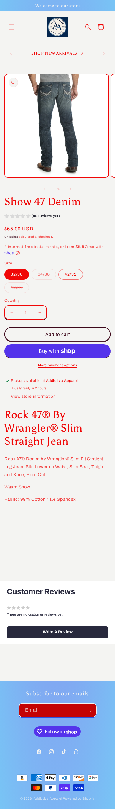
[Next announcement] (104, 53)
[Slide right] (70, 188)
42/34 (20, 289)
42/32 (71, 274)
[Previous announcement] (10, 53)
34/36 (47, 276)
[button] (11, 27)
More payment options (57, 365)
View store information (33, 396)
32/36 (17, 274)
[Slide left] (44, 188)
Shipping (11, 236)
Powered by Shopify (79, 798)
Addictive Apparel (48, 798)
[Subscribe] (89, 710)
